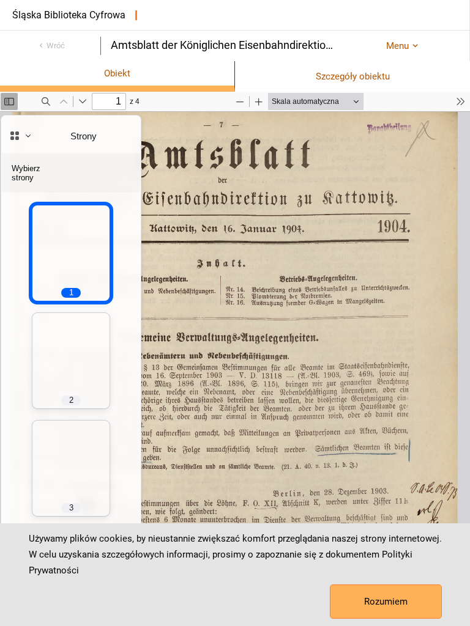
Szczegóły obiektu (353, 76)
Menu (397, 45)
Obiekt (117, 73)
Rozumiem (386, 601)
